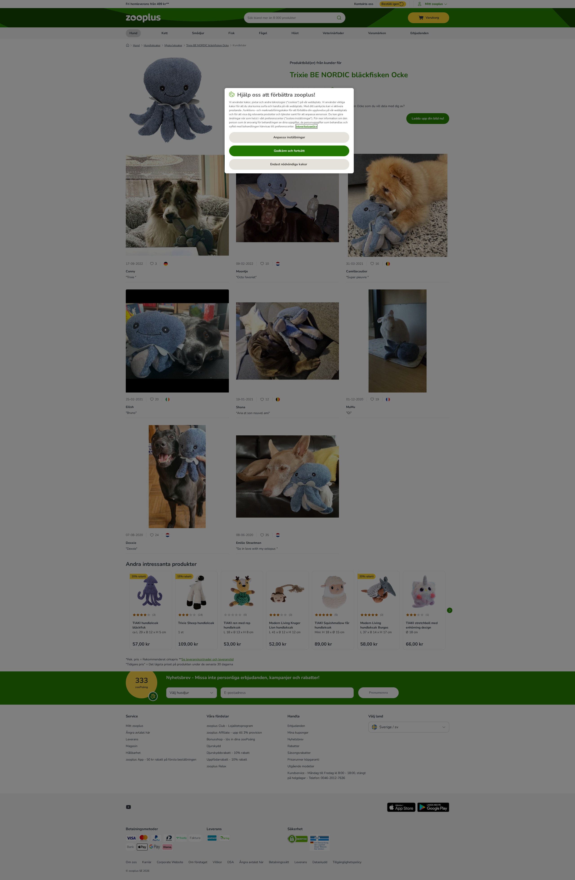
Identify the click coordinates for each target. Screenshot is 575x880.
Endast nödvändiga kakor (289, 164)
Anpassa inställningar (289, 137)
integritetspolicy (306, 126)
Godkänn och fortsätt (289, 151)
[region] (289, 130)
